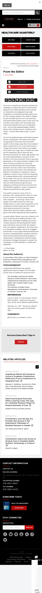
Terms (26, 561)
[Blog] (32, 535)
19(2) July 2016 (32, 63)
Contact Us (8, 469)
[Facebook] (5, 534)
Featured (11, 40)
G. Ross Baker (8, 75)
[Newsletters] (5, 540)
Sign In (21, 342)
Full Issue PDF (22, 87)
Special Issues (30, 46)
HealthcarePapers (19, 503)
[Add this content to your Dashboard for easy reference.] (17, 100)
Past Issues (11, 46)
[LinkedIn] (16, 534)
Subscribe (9, 19)
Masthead (11, 53)
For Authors (30, 53)
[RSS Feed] (27, 534)
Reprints (9, 561)
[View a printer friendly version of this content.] (10, 100)
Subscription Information (16, 559)
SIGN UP (29, 527)
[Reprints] (6, 100)
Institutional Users (16, 557)
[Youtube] (21, 534)
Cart (35, 25)
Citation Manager (22, 92)
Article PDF (22, 82)
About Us (29, 557)
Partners (18, 561)
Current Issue (30, 40)
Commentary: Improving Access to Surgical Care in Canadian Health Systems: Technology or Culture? (20, 441)
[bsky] (11, 534)
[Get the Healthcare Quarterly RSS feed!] (13, 100)
